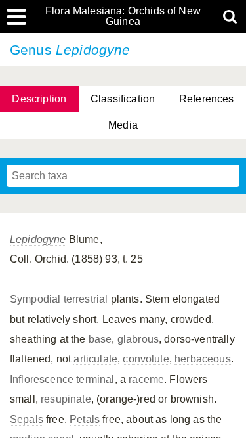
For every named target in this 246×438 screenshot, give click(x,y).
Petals (85, 419)
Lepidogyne (38, 239)
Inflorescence (41, 379)
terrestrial (86, 299)
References (206, 98)
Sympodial (35, 299)
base (100, 339)
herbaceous (202, 358)
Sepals (26, 419)
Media (123, 125)
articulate (95, 358)
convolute (146, 358)
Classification (123, 98)
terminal (95, 379)
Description (39, 98)
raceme (146, 379)
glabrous (138, 339)
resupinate (66, 399)
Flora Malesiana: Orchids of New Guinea (123, 16)
